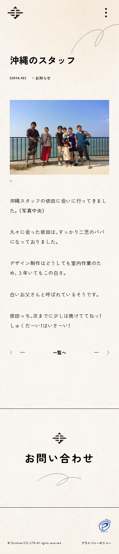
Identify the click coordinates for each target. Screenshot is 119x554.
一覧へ (59, 352)
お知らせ (43, 78)
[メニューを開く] (106, 13)
